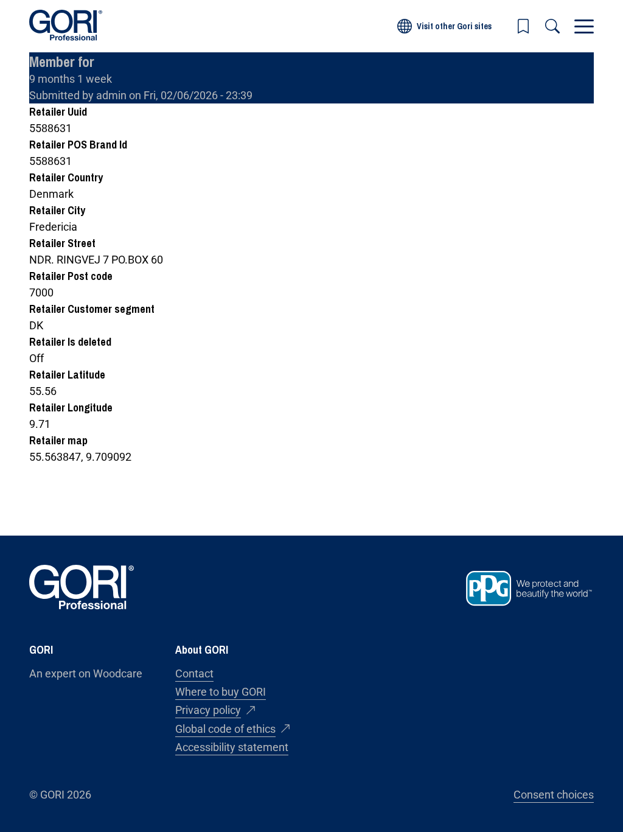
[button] (523, 26)
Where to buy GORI (220, 691)
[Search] (552, 26)
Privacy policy (208, 710)
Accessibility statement (231, 747)
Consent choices (553, 794)
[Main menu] (584, 26)
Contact (194, 673)
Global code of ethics (225, 728)
